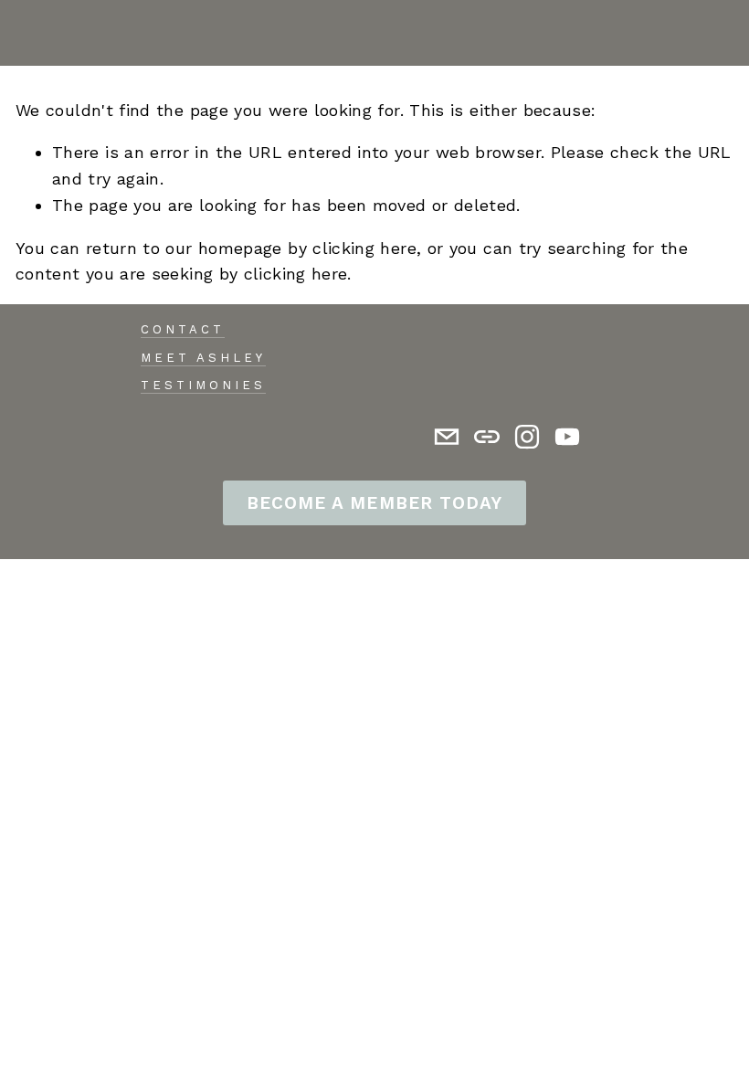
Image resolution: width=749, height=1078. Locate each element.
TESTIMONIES (203, 385)
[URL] (487, 436)
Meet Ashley (203, 358)
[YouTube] (567, 436)
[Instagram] (527, 436)
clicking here (364, 248)
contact (183, 329)
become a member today (374, 502)
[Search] (24, 33)
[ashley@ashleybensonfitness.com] (446, 436)
